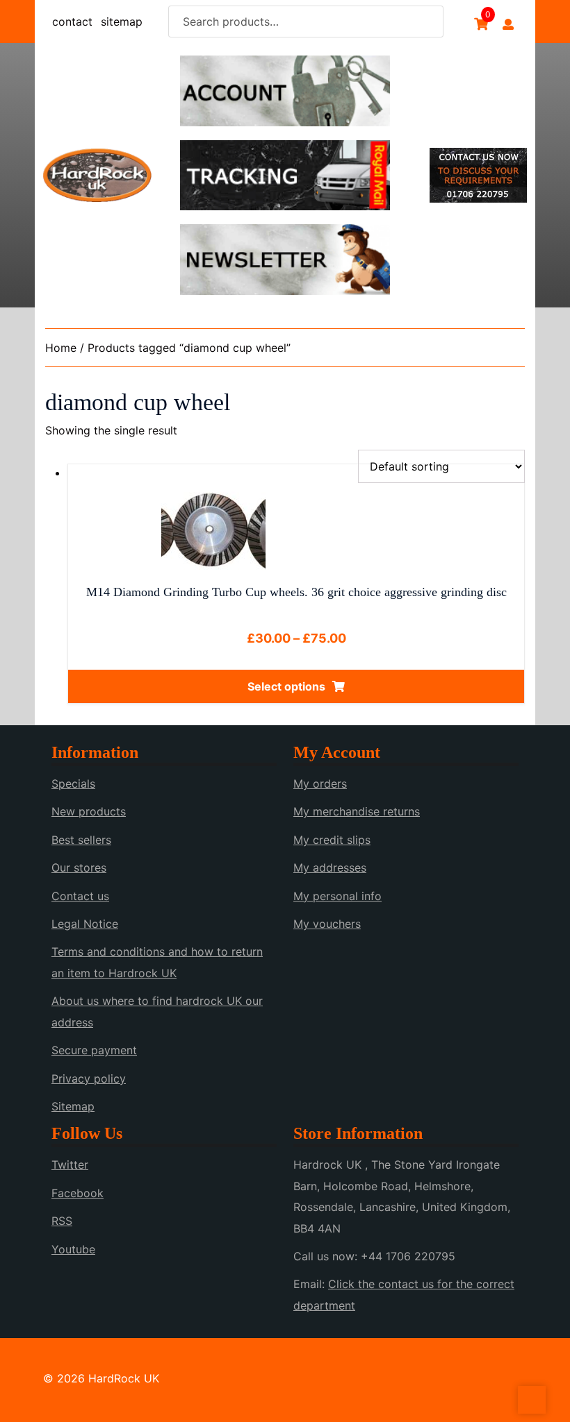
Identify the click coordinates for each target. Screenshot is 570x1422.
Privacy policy (88, 1078)
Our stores (78, 867)
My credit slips (331, 840)
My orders (320, 783)
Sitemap (73, 1106)
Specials (73, 783)
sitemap (121, 21)
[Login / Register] (508, 24)
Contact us (80, 896)
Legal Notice (84, 924)
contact (72, 21)
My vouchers (327, 924)
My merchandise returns (356, 811)
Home (60, 348)
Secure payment (94, 1050)
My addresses (329, 867)
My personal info (337, 896)
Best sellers (81, 840)
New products (88, 811)
